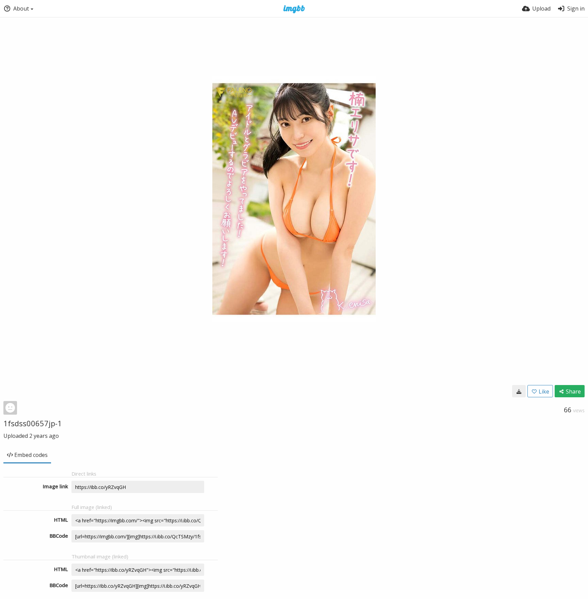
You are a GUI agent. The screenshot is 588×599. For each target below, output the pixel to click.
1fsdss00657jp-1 (32, 423)
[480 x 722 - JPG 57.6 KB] (519, 391)
